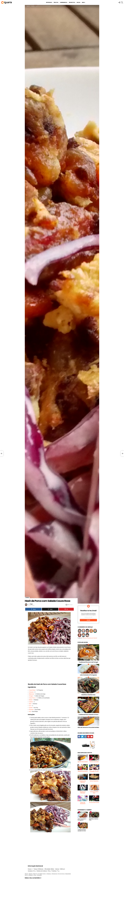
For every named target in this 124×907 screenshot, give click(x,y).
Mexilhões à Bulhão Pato (88, 695)
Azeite (30, 707)
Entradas (49, 2)
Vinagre (31, 696)
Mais (83, 2)
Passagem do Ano (94, 771)
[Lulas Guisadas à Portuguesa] (88, 668)
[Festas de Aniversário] (83, 798)
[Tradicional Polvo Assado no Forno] (88, 705)
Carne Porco (32, 698)
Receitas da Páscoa (83, 771)
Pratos (56, 2)
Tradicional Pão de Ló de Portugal (88, 662)
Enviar (88, 620)
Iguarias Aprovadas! (83, 761)
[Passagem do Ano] (94, 767)
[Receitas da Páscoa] (83, 767)
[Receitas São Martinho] (83, 777)
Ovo (30, 705)
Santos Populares (94, 781)
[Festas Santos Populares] (94, 777)
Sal (30, 711)
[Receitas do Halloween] (83, 787)
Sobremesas (63, 2)
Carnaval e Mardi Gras (94, 792)
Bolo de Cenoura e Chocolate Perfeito (88, 727)
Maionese (31, 694)
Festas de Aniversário (82, 803)
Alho (30, 703)
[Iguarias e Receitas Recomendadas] (83, 757)
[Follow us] (119, 2)
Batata (30, 699)
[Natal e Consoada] (94, 757)
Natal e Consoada (94, 761)
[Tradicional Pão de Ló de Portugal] (88, 652)
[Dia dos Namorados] (94, 798)
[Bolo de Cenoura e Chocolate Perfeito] (88, 721)
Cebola (31, 701)
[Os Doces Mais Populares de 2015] (1, 453)
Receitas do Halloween (83, 792)
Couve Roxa (32, 690)
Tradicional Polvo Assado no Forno (88, 714)
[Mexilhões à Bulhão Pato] (88, 685)
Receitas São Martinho (83, 781)
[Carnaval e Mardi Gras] (94, 787)
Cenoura (31, 692)
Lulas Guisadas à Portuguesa (88, 675)
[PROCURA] (122, 2)
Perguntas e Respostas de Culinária (89, 638)
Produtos (72, 2)
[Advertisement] (49, 671)
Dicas (78, 2)
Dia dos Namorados (94, 802)
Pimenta (31, 709)
